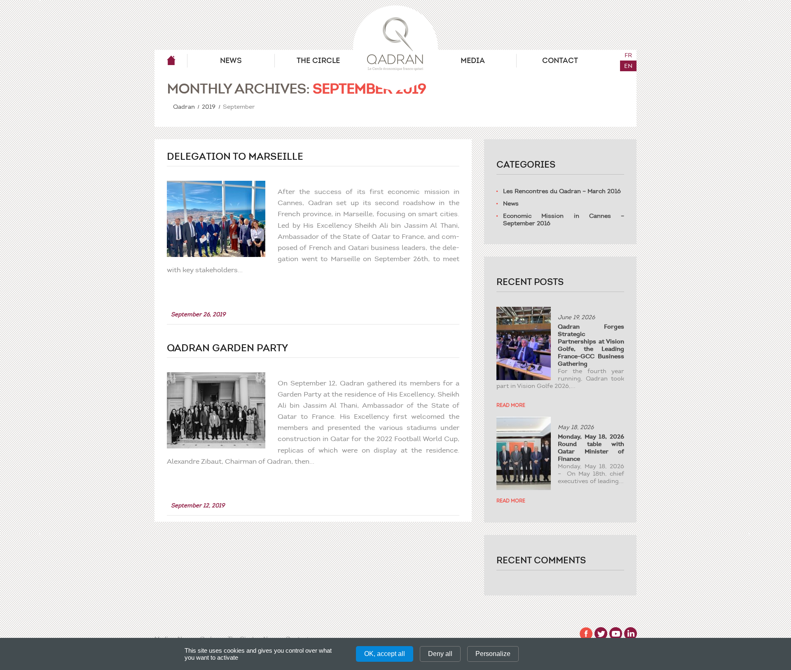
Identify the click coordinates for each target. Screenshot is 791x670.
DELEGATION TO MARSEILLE (235, 157)
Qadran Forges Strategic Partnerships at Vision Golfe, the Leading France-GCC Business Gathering (591, 345)
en (628, 66)
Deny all (440, 653)
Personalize (492, 653)
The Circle (318, 60)
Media (473, 60)
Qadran (170, 60)
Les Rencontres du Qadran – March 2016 (562, 191)
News (231, 60)
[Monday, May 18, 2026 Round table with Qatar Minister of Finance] (523, 453)
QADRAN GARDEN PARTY (227, 348)
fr (628, 55)
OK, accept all (384, 653)
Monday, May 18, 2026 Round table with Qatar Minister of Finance (591, 447)
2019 (208, 106)
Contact (560, 60)
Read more (510, 405)
